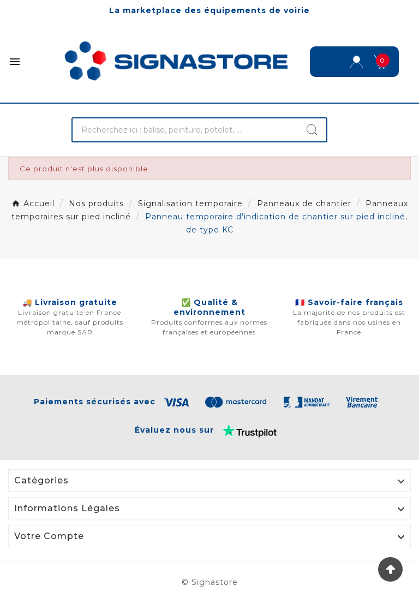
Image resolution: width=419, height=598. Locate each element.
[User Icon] (356, 62)
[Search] (312, 130)
